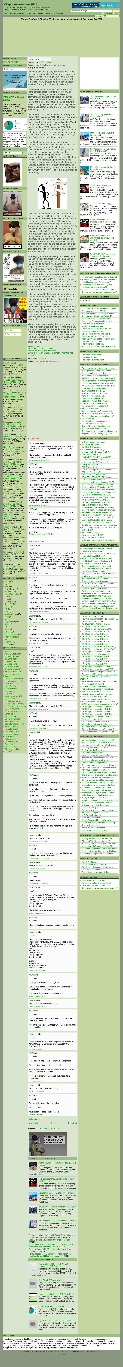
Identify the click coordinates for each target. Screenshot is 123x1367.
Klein (7, 607)
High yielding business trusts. (94, 798)
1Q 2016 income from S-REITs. (95, 664)
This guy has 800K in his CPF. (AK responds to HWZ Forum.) (53, 1265)
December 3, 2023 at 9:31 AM (38, 698)
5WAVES (8, 651)
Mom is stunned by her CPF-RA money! (98, 497)
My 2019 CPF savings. (91, 444)
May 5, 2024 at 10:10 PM (36, 1091)
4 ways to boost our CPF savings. (96, 460)
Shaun (6, 514)
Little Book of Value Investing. (94, 331)
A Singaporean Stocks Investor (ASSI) (20, 4)
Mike (7, 617)
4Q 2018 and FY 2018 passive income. (55, 1321)
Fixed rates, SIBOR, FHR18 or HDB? (97, 559)
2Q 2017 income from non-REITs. (96, 642)
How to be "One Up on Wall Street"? (97, 319)
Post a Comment (35, 1119)
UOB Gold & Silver (13, 742)
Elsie (7, 587)
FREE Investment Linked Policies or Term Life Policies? (103, 221)
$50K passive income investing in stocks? (99, 681)
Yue (5, 565)
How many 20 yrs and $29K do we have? (99, 490)
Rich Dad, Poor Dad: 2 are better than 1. (99, 346)
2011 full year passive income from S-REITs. (57, 1221)
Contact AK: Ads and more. (55, 13)
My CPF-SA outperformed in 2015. (96, 495)
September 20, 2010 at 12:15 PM (39, 505)
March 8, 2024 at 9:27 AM (37, 928)
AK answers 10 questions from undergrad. (99, 277)
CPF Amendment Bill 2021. (93, 455)
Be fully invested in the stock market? (97, 803)
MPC (5, 474)
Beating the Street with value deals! (97, 321)
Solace (8, 632)
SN (4, 552)
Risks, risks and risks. (91, 825)
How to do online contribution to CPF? (98, 482)
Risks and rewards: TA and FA (41, 349)
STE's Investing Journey (15, 724)
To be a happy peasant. (91, 818)
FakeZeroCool (9, 363)
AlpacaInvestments (13, 654)
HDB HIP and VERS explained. (95, 564)
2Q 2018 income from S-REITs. (95, 634)
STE (6, 627)
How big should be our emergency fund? (99, 381)
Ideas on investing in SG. (15, 684)
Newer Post (33, 1123)
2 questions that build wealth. (94, 388)
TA (57, 361)
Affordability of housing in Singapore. (97, 596)
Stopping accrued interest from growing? (99, 510)
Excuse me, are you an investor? (42, 351)
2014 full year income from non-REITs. (98, 707)
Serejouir (8, 629)
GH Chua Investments (14, 679)
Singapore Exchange (14, 719)
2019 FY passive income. (92, 616)
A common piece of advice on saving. (97, 413)
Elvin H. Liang (11, 589)
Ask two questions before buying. (96, 576)
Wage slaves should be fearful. (95, 403)
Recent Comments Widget (19, 576)
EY (6, 584)
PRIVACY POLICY (11, 62)
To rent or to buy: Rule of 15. (93, 586)
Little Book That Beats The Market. (96, 334)
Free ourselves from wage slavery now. (98, 368)
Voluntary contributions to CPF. (95, 393)
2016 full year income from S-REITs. (97, 652)
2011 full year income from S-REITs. (97, 717)
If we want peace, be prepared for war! (98, 810)
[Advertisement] (61, 38)
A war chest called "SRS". (93, 535)
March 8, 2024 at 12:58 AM (37, 913)
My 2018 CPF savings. (91, 447)
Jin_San (6, 378)
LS (6, 609)
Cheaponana (10, 661)
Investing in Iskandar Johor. (93, 571)
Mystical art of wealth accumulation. (97, 691)
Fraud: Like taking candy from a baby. (97, 867)
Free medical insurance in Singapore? (98, 729)
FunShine (9, 592)
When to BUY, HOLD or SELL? (95, 336)
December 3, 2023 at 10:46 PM (38, 709)
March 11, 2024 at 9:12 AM (37, 1030)
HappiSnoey (8, 447)
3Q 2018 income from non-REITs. (96, 624)
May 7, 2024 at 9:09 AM (36, 1114)
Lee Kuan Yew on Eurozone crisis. (96, 885)
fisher (6, 460)
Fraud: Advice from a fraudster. (94, 865)
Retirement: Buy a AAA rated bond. (96, 512)
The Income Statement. (91, 355)
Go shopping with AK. (17, 13)
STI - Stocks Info (11, 726)
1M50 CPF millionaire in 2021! (52, 1307)
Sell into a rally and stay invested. (96, 760)
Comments (108, 13)
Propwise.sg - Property (14, 704)
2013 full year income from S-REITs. (97, 712)
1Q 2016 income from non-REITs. (96, 662)
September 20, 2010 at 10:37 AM (39, 460)
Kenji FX (8, 604)
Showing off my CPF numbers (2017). (98, 487)
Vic (6, 639)
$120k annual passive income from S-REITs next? (103, 150)
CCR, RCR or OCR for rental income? (98, 584)
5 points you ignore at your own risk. (97, 694)
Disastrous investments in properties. (97, 569)
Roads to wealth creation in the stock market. (46, 65)
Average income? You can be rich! (96, 371)
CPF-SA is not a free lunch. (93, 467)
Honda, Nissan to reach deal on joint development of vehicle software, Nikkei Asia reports (51, 1255)
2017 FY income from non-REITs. (96, 636)
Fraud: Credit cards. (90, 862)
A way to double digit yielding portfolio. (98, 793)
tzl (4, 502)
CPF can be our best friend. (93, 442)
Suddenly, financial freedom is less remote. (100, 849)
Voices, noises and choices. (93, 828)
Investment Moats (12, 689)
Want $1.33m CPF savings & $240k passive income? (102, 255)
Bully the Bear (11, 659)
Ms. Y (7, 619)
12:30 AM (43, 358)
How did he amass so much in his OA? (98, 517)
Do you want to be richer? (92, 424)
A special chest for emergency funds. (97, 434)
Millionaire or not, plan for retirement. (97, 724)
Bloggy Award (61, 1354)
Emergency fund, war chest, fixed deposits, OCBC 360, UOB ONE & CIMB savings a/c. (99, 766)
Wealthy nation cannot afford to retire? (98, 416)
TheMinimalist (11, 637)
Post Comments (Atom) (49, 1129)
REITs (54, 361)
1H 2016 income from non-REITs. (96, 657)
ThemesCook (96, 1351)
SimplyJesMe (10, 716)
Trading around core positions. (94, 763)
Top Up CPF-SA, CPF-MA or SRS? (96, 457)
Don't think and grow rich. (92, 808)
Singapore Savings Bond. (92, 753)
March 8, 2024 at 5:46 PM (37, 970)
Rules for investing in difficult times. (96, 883)
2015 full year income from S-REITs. (97, 667)
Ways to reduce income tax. (93, 396)
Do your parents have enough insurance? (99, 292)
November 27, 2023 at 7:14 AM (38, 643)
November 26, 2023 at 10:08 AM (39, 611)
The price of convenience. (93, 398)
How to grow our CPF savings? (95, 462)
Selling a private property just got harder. (99, 603)
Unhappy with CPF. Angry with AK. (96, 452)
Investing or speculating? (92, 551)
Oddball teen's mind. (13, 701)
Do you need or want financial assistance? (100, 888)
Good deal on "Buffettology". (94, 324)
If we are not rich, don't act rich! (95, 406)
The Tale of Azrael (12, 734)
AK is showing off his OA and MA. (96, 500)
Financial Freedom (13, 671)
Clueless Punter (11, 664)
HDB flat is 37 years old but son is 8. (97, 561)
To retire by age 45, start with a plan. (97, 686)
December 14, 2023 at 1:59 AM (38, 841)
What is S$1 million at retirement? (96, 841)
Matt (6, 612)
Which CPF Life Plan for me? (94, 475)
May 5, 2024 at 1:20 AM (36, 1049)
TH (4, 435)
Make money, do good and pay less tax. (98, 540)
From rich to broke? (90, 408)
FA (34, 361)
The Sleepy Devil (12, 731)
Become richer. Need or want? (94, 429)
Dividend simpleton (13, 669)
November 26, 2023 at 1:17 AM (38, 573)
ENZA (7, 582)
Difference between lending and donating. (99, 431)
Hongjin (6, 393)
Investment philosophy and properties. (98, 548)
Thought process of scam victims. (96, 872)
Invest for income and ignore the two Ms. (99, 672)
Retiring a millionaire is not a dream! (97, 839)
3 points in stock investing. (93, 326)
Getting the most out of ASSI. (94, 311)
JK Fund (8, 694)
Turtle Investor (11, 739)
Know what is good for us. (92, 870)
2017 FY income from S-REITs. (95, 639)
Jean (7, 599)
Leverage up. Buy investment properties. (99, 601)
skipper (8, 644)
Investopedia (10, 691)
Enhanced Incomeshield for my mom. (97, 727)
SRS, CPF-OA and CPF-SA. (94, 538)
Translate (47, 62)
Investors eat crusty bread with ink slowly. (99, 745)
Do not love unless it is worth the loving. (98, 823)
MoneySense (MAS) (13, 696)
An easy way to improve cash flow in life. (99, 386)
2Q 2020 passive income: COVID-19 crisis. (101, 186)
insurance (86, 300)
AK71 (31, 464)
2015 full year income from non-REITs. (98, 669)
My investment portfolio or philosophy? (98, 740)
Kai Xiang (9, 602)
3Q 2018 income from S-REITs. (95, 626)
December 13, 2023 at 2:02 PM (38, 831)
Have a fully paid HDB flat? (93, 556)
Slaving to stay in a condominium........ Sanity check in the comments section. (97, 592)
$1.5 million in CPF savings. (93, 450)
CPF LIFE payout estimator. (93, 480)
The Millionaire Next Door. (93, 344)
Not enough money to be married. (96, 401)
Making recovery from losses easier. (97, 805)
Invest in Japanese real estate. (94, 589)
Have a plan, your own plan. (93, 880)
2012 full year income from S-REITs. (97, 714)
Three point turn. (88, 419)
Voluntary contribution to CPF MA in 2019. (56, 1294)
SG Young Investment (14, 711)
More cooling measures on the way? (97, 598)
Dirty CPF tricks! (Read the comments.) (98, 522)
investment (48, 361)
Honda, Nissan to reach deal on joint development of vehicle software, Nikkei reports (51, 1246)
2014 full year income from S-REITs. (97, 709)
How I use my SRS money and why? (97, 485)
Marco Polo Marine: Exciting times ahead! (56, 1193)
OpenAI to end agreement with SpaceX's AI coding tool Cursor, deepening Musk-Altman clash (52, 1236)
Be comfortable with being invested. (97, 820)
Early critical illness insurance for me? (98, 290)
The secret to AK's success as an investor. (99, 674)
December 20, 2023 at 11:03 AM (39, 858)
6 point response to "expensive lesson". (98, 777)
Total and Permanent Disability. (95, 287)
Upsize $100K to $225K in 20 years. (97, 520)
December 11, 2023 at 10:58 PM (39, 771)
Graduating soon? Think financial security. (99, 279)
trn (4, 407)
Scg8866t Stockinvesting (15, 706)
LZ (4, 422)
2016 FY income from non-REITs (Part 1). (99, 649)
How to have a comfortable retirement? (98, 383)
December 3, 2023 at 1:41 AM (38, 666)
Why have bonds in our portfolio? (96, 770)
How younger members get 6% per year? (99, 492)
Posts (117, 13)
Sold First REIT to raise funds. (51, 1280)
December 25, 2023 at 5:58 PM (38, 868)
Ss (4, 489)
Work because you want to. (93, 684)
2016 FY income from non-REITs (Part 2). (99, 647)
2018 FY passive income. (92, 621)
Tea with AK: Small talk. (35, 13)
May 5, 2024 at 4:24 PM (36, 1081)
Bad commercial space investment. (96, 566)
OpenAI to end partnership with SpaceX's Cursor (49, 1240)
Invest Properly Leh (13, 686)
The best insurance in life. (92, 719)
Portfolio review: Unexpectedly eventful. (98, 702)
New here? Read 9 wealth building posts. (99, 309)
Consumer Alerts (12, 666)
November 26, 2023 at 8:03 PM (38, 622)
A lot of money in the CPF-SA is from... (98, 515)
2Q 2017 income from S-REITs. (95, 644)
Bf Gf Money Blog (12, 656)
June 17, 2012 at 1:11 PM (36, 541)
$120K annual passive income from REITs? (100, 704)
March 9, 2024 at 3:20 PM (37, 996)
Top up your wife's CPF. (91, 465)
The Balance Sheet (90, 357)
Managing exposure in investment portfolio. (100, 800)
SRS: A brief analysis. (91, 533)
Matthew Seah (11, 614)
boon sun (8, 642)
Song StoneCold (12, 634)
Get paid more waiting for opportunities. (98, 785)
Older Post (72, 1123)
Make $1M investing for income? (95, 654)
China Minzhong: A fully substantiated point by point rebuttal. (102, 238)
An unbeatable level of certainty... (96, 376)
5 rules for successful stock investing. (97, 329)
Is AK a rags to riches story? (93, 391)
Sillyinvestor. (10, 714)
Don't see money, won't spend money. (98, 411)
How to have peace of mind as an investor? (100, 743)
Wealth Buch (10, 744)
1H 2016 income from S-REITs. (95, 659)
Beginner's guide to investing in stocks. (98, 314)
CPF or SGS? (87, 530)
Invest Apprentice (12, 594)
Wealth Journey (11, 747)
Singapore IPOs (11, 721)
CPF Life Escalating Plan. (93, 472)
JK (6, 597)
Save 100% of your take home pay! (96, 426)
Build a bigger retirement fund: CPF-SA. (98, 527)
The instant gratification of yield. (95, 696)
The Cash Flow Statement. (93, 360)
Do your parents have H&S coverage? (98, 780)
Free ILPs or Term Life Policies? (95, 722)
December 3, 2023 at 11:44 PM (38, 728)
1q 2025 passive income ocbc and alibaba (14, 367)
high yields (39, 361)
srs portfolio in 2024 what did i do (14, 437)
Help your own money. (14, 681)
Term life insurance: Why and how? (96, 282)
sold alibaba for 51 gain (14, 516)
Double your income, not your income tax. (99, 525)
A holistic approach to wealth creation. (98, 758)
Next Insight (10, 699)
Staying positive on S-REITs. (41, 534)
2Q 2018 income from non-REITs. (96, 631)
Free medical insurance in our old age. (98, 732)
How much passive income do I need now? (100, 619)
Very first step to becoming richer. (96, 421)
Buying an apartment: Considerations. (98, 581)
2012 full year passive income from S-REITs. (57, 1207)
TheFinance (10, 736)
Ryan (7, 624)
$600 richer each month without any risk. (99, 378)
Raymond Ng (10, 622)
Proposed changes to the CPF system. (98, 507)
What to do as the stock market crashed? (99, 772)
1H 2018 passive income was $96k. (97, 629)
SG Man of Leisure (12, 709)
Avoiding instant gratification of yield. (97, 755)
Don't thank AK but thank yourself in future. (99, 851)
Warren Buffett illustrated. (92, 341)
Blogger (82, 1351)
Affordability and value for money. (96, 579)
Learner (32, 545)
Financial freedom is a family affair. (96, 699)
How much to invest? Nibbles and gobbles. (100, 782)
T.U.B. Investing (11, 729)
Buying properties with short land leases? (99, 553)
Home (6, 13)
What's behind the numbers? (11, 750)
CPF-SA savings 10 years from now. (97, 470)
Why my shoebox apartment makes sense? (100, 574)
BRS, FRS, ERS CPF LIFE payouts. (97, 477)
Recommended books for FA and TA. (97, 316)
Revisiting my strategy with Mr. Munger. (98, 790)
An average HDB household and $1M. (98, 846)
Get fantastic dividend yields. (94, 750)
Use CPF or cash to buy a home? (96, 505)
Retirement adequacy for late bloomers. (98, 854)
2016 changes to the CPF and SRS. (97, 502)
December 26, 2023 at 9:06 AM (38, 883)
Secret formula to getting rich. (94, 373)
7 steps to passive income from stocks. (98, 689)
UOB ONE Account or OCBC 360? (96, 787)
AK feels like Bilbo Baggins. (102, 204)
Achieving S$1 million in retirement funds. (99, 844)
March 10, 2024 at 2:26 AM (37, 1006)
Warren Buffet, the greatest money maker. (99, 339)
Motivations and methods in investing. (98, 795)
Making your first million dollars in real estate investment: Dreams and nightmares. (98, 607)
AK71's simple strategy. (91, 815)
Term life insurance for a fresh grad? (97, 284)
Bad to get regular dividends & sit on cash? (100, 775)
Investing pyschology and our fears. (97, 748)
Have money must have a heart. (95, 830)
